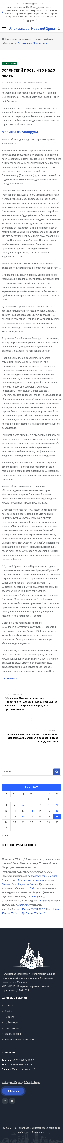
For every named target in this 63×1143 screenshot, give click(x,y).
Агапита (39, 880)
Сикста (53, 876)
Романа (6, 884)
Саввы (32, 896)
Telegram (14, 1091)
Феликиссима (24, 880)
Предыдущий (15, 694)
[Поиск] (59, 28)
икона (44, 876)
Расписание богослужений (19, 1039)
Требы (8, 1011)
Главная (9, 1005)
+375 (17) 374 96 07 (23, 1060)
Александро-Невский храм (32, 29)
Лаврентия (33, 876)
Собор (32, 888)
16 (57, 810)
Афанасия (23, 904)
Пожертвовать (13, 1028)
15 (48, 810)
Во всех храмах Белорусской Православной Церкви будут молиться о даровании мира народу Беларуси (32, 738)
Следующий (48, 730)
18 (14, 816)
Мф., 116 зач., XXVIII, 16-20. (30, 909)
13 (31, 810)
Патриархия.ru (9, 678)
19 (23, 816)
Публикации (11, 1022)
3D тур (30, 21)
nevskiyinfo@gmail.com (32, 3)
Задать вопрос (13, 1033)
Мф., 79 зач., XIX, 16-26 (33, 913)
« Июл (5, 835)
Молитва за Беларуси (20, 132)
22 (48, 816)
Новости (9, 1017)
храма (27, 1132)
